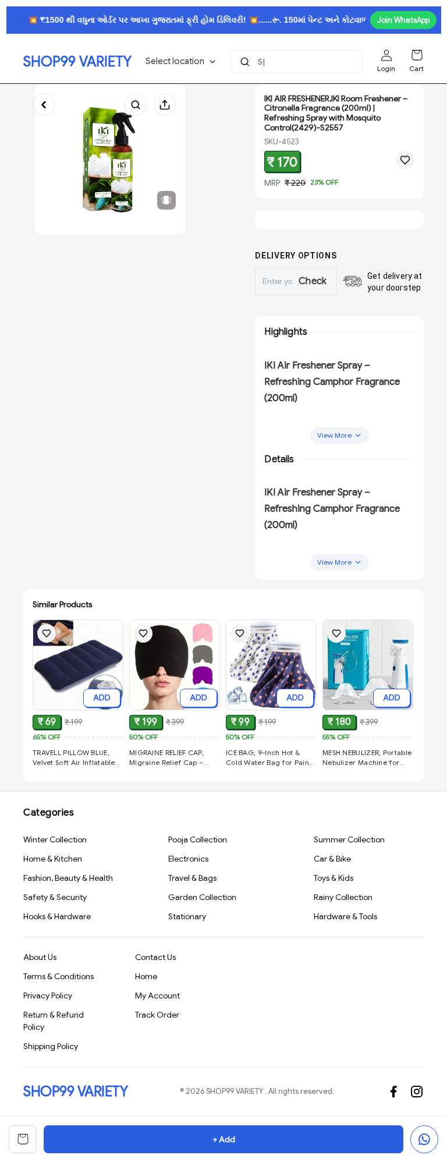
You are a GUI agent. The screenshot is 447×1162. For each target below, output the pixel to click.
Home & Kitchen (52, 858)
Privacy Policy (47, 995)
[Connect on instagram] (417, 1092)
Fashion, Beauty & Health (68, 878)
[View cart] (23, 1139)
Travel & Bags (192, 878)
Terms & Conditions (58, 976)
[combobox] (298, 61)
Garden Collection (202, 897)
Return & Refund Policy (53, 1020)
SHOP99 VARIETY (77, 61)
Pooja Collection (197, 839)
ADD (102, 697)
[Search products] (136, 105)
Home (146, 976)
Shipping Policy (50, 1046)
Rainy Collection (343, 897)
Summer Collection (349, 839)
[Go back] (44, 105)
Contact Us (155, 957)
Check (313, 281)
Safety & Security (55, 897)
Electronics (188, 858)
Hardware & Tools (345, 916)
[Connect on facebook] (393, 1092)
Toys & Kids (333, 878)
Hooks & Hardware (57, 916)
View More (334, 435)
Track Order (157, 1014)
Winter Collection (55, 839)
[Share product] (165, 105)
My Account (157, 995)
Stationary (187, 916)
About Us (39, 957)
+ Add (223, 1139)
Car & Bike (332, 858)
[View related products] (166, 200)
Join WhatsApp (403, 20)
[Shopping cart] (417, 55)
